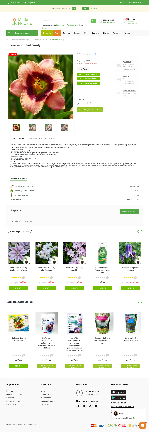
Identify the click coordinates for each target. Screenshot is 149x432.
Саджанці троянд (48, 401)
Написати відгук (129, 211)
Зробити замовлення (132, 22)
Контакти (128, 33)
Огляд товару (17, 138)
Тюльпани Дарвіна (74, 25)
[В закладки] (28, 240)
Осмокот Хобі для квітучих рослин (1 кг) (102, 340)
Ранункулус (61, 25)
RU (124, 3)
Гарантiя (116, 33)
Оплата (126, 76)
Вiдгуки (106, 33)
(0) (95, 54)
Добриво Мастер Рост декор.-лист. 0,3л (102, 270)
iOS (73, 8)
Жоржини (45, 394)
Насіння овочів (47, 398)
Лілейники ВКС (39, 40)
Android (85, 8)
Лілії (43, 391)
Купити (18, 288)
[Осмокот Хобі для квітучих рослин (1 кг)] (102, 323)
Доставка (95, 33)
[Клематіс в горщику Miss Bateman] (47, 253)
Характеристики (34, 138)
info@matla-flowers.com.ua (122, 407)
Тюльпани (45, 404)
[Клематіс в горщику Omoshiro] (74, 253)
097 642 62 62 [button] (118, 402)
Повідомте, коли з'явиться (89, 110)
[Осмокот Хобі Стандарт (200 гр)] (130, 323)
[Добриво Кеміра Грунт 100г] (19, 323)
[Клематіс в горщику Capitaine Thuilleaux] (19, 253)
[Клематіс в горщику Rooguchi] (130, 253)
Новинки (47, 33)
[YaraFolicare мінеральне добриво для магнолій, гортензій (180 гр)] (47, 323)
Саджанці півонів (49, 28)
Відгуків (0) (50, 138)
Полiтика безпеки (30, 425)
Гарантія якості (129, 90)
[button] (14, 2)
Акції (57, 33)
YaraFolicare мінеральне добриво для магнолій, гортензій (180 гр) (46, 343)
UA (121, 3)
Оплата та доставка (14, 394)
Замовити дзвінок (109, 22)
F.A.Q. (86, 33)
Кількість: (81, 99)
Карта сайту (11, 404)
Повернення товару (14, 401)
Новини (77, 33)
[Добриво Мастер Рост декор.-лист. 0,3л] (102, 253)
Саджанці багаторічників (21, 40)
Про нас (66, 33)
